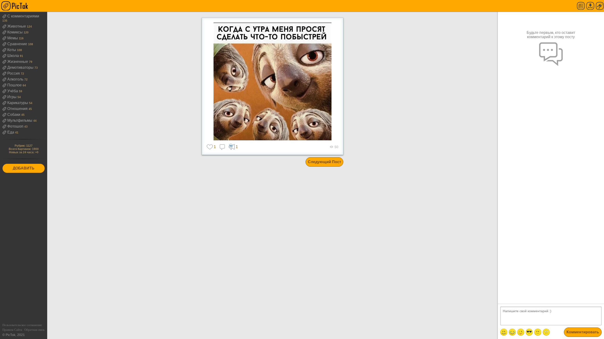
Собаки (14, 115)
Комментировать (582, 332)
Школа (13, 56)
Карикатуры (18, 103)
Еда (11, 132)
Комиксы (15, 32)
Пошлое (15, 85)
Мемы (13, 38)
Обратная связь (34, 329)
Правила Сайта (12, 329)
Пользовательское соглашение (22, 325)
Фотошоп (15, 126)
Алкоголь (15, 79)
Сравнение (17, 44)
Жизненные (18, 62)
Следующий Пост (324, 162)
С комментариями (23, 16)
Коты (12, 50)
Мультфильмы (20, 120)
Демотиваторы (20, 67)
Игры (12, 97)
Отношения (18, 109)
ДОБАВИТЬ (23, 168)
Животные (17, 26)
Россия (14, 73)
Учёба (13, 91)
